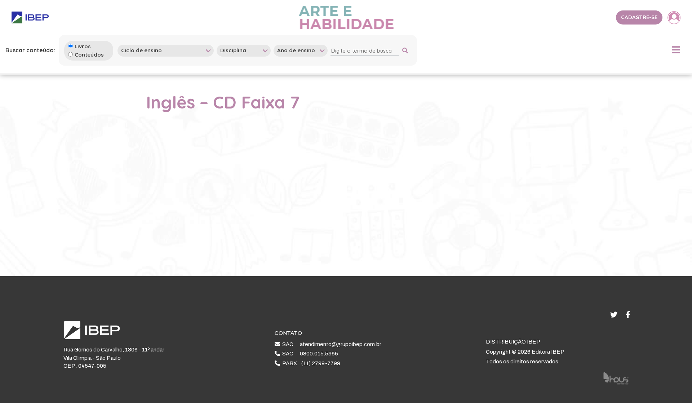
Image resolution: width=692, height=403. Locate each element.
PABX (310, 363)
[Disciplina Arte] (244, 50)
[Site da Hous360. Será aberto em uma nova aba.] (616, 378)
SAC (330, 344)
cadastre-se (639, 17)
